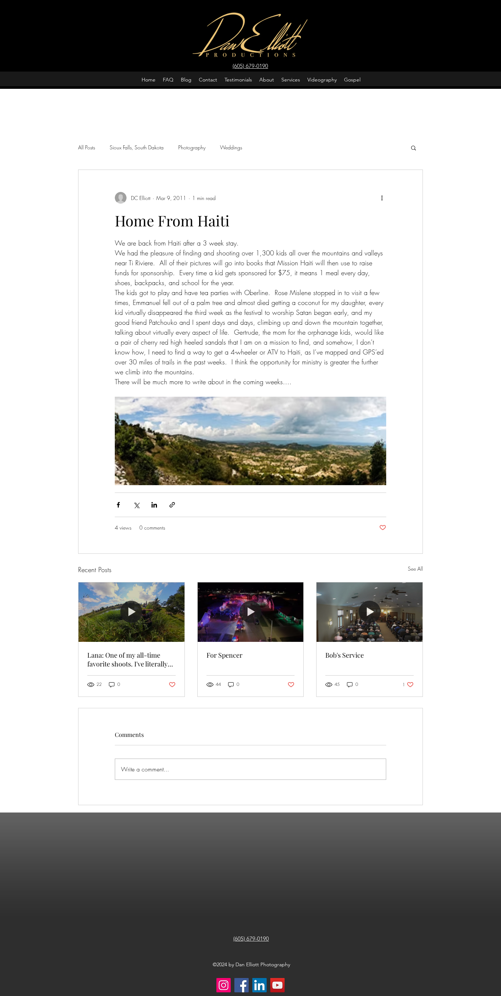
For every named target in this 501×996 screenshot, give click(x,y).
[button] (413, 147)
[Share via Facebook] (118, 504)
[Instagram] (223, 985)
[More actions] (381, 197)
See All (415, 568)
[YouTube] (277, 985)
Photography (191, 147)
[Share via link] (172, 504)
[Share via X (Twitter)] (136, 504)
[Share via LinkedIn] (154, 504)
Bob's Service (344, 655)
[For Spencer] (251, 612)
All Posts (86, 147)
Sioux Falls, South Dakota (137, 147)
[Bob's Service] (370, 612)
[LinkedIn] (259, 985)
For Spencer (224, 655)
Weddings (231, 147)
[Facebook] (241, 985)
